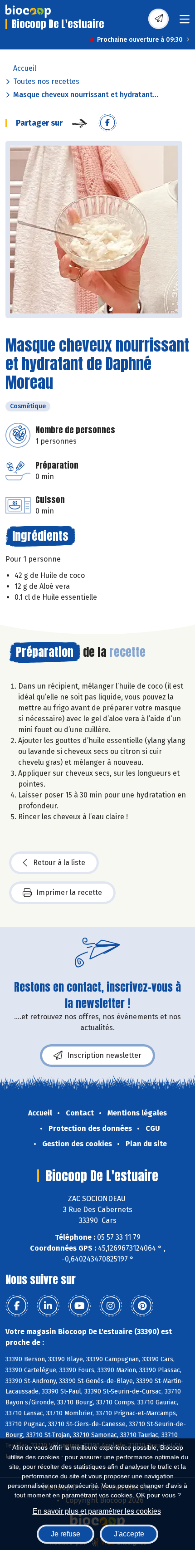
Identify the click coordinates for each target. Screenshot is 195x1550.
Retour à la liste (59, 862)
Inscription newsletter (104, 1055)
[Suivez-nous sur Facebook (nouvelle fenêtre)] (16, 1306)
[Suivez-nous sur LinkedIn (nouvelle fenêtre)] (48, 1306)
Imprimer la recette (69, 892)
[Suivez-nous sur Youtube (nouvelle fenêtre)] (79, 1306)
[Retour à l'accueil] (28, 11)
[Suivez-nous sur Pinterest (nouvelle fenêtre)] (142, 1306)
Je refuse (65, 1534)
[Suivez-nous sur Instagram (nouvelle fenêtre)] (110, 1306)
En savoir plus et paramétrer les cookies (97, 1511)
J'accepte (129, 1534)
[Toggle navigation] (185, 22)
